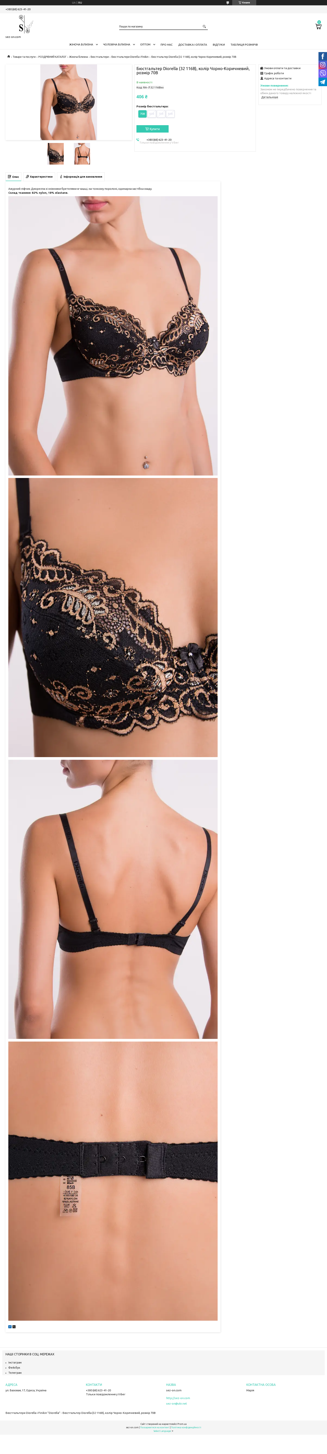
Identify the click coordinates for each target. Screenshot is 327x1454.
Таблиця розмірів (244, 44)
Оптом (145, 44)
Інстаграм (15, 1362)
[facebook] (10, 1327)
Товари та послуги (24, 56)
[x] (14, 1327)
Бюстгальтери (100, 56)
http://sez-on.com (178, 1398)
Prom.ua (182, 1424)
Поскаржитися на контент (154, 1427)
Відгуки (219, 44)
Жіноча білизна (81, 44)
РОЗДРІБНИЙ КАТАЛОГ (52, 56)
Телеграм (15, 1372)
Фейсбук (14, 1367)
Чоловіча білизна (116, 44)
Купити (155, 129)
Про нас (166, 44)
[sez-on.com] (24, 23)
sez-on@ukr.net (176, 1403)
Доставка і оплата (192, 44)
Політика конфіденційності (186, 1427)
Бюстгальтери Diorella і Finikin (130, 56)
